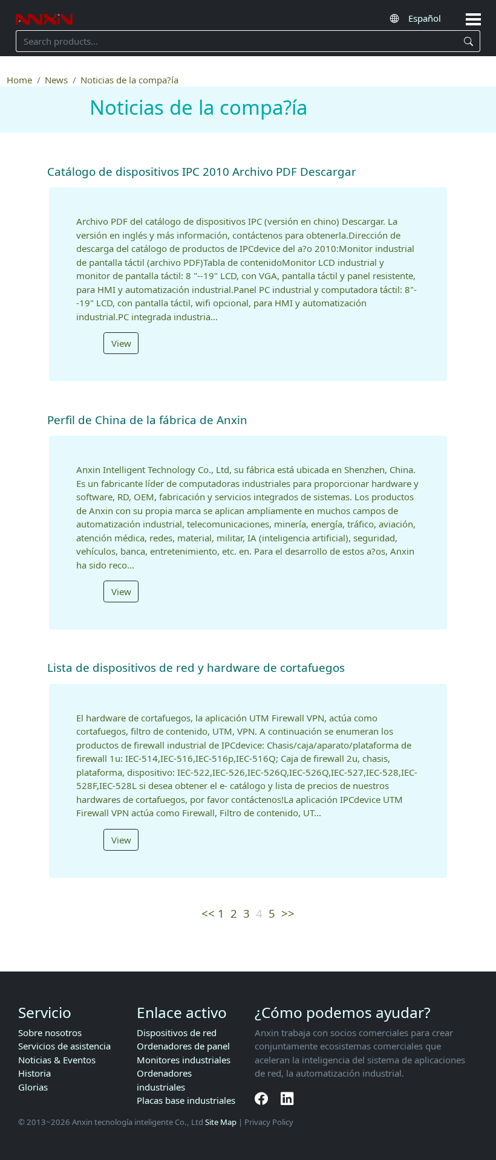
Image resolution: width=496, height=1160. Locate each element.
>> (288, 913)
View (121, 343)
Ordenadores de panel (183, 1046)
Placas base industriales (186, 1100)
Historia (34, 1073)
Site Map (221, 1121)
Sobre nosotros (50, 1032)
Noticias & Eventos (57, 1060)
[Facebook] (263, 1098)
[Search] (468, 41)
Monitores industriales (183, 1060)
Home (19, 80)
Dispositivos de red (177, 1032)
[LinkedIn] (287, 1098)
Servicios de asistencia (64, 1046)
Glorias (33, 1087)
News (56, 80)
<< (208, 913)
